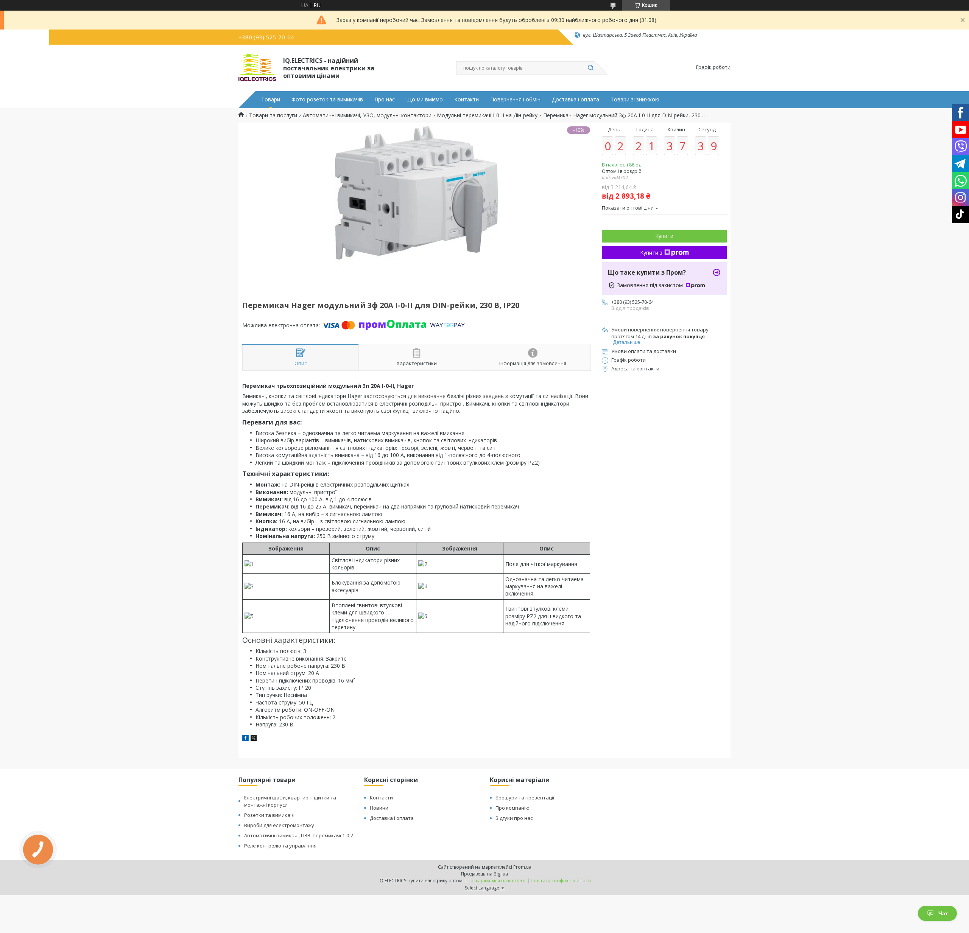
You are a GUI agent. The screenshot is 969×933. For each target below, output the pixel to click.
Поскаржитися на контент (496, 880)
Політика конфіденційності (561, 880)
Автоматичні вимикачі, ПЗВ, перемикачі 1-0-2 (298, 835)
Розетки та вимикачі (269, 815)
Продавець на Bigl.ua (484, 874)
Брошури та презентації (524, 797)
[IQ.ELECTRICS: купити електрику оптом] (257, 67)
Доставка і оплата (575, 99)
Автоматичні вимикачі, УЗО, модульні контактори (367, 115)
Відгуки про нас (514, 818)
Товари (270, 99)
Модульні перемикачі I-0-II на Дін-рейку (487, 115)
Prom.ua (522, 867)
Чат (943, 913)
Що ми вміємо (424, 99)
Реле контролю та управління (280, 845)
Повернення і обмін (515, 99)
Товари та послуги (273, 115)
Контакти (466, 99)
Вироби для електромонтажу (279, 825)
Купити (664, 235)
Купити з (651, 252)
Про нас (384, 99)
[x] (254, 738)
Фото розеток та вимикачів (327, 99)
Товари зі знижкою (635, 99)
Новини (379, 807)
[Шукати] (590, 68)
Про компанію (512, 807)
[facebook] (245, 738)
